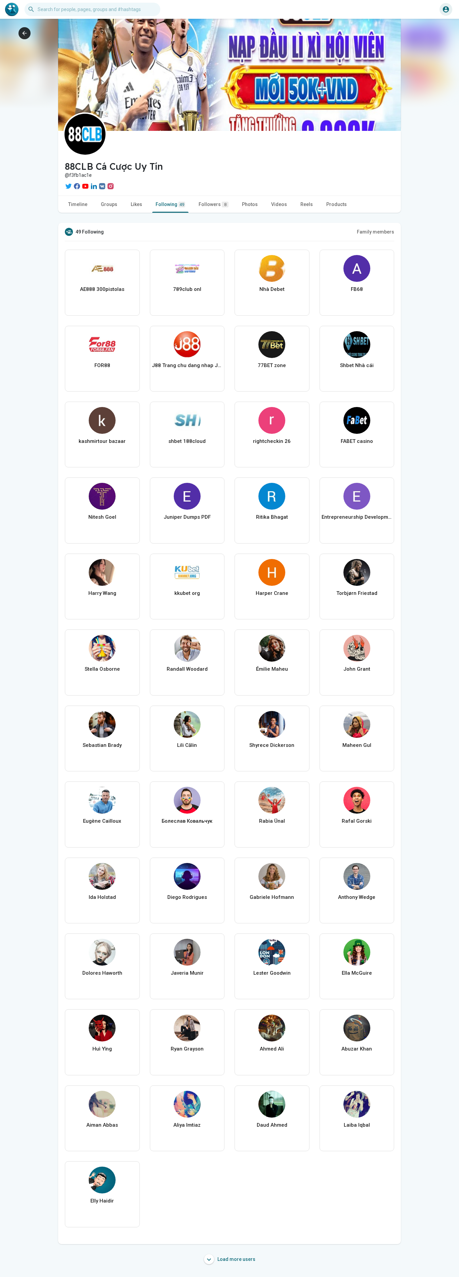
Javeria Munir (187, 973)
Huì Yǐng (102, 1049)
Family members (375, 232)
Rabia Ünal (272, 821)
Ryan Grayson (187, 1049)
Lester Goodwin (272, 973)
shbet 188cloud (187, 441)
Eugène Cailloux (102, 821)
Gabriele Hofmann (272, 897)
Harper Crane (272, 593)
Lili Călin (187, 745)
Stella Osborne (102, 669)
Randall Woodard (187, 669)
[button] (446, 9)
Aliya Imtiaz (187, 1125)
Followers (212, 204)
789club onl (187, 289)
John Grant (356, 669)
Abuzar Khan (356, 1049)
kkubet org (187, 593)
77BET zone (272, 365)
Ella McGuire (357, 973)
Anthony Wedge (356, 897)
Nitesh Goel (102, 517)
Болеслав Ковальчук (187, 821)
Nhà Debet (272, 289)
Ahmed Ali (272, 1049)
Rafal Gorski (357, 821)
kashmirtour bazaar (102, 441)
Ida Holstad (102, 897)
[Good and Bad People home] (11, 9)
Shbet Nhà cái (357, 365)
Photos (250, 204)
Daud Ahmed (272, 1125)
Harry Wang (102, 593)
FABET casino (357, 441)
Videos (279, 204)
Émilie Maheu (272, 669)
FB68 (357, 289)
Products (336, 204)
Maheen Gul (356, 745)
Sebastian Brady (102, 745)
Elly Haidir (102, 1201)
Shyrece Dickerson (271, 745)
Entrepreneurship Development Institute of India (357, 517)
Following (170, 204)
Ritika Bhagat (272, 517)
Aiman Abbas (102, 1125)
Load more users (235, 1259)
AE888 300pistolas (102, 289)
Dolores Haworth (102, 973)
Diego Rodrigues (187, 897)
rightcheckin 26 (272, 441)
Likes (136, 204)
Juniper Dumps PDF (187, 517)
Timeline (77, 204)
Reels (306, 204)
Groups (109, 204)
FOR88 (102, 365)
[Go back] (24, 33)
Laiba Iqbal (357, 1125)
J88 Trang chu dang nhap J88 (187, 365)
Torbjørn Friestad (356, 593)
